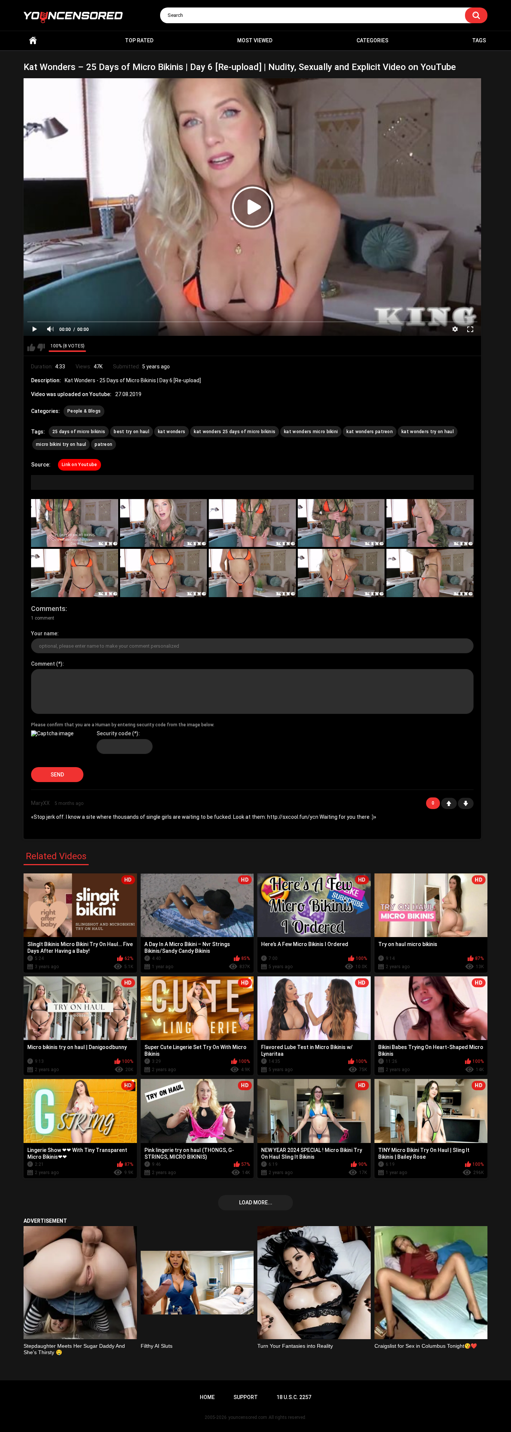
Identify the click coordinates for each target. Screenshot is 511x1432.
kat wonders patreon (369, 431)
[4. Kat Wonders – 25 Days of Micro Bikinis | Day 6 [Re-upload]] (341, 523)
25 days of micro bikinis (78, 431)
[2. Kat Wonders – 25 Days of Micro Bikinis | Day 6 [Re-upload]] (163, 523)
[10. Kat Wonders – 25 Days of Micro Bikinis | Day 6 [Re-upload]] (430, 573)
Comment (43, 664)
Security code (114, 733)
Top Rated (139, 40)
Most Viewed (254, 40)
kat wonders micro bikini (311, 431)
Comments (48, 608)
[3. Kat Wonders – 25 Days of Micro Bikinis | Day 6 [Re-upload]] (252, 523)
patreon (103, 444)
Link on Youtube (79, 464)
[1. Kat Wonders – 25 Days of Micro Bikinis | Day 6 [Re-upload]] (74, 523)
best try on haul (131, 431)
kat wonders (171, 431)
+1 (449, 803)
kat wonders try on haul (427, 431)
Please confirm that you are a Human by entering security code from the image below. (122, 724)
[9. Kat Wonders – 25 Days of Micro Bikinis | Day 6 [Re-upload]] (341, 573)
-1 (466, 803)
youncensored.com (247, 1417)
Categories (372, 40)
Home (33, 40)
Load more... (255, 1203)
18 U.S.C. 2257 (293, 1397)
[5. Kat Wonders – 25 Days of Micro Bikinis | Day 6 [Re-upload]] (430, 523)
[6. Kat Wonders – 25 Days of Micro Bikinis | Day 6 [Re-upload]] (74, 573)
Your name (44, 633)
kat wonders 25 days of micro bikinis (234, 431)
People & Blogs (84, 411)
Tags (479, 40)
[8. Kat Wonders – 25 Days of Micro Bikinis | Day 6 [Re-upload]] (252, 573)
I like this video (31, 347)
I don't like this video (41, 347)
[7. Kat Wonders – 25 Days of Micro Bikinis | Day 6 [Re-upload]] (163, 573)
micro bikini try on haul (61, 444)
